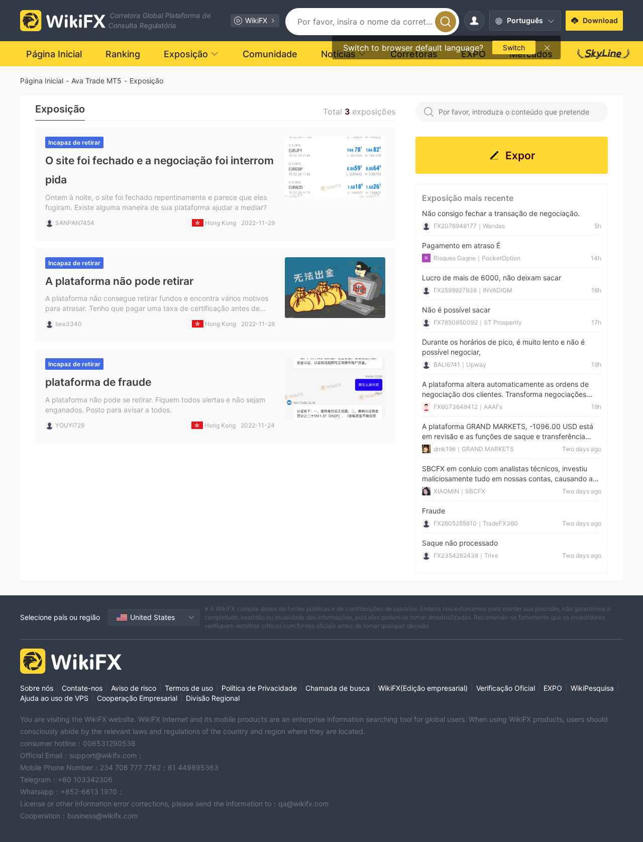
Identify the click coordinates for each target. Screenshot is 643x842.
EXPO (553, 688)
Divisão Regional (213, 698)
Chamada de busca (337, 688)
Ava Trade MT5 (96, 80)
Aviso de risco (133, 688)
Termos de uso (189, 688)
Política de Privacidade (259, 688)
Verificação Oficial (505, 688)
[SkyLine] (603, 53)
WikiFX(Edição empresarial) (423, 688)
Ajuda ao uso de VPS (54, 698)
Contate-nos (82, 688)
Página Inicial (41, 80)
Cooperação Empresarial (137, 698)
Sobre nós (36, 688)
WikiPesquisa (592, 688)
